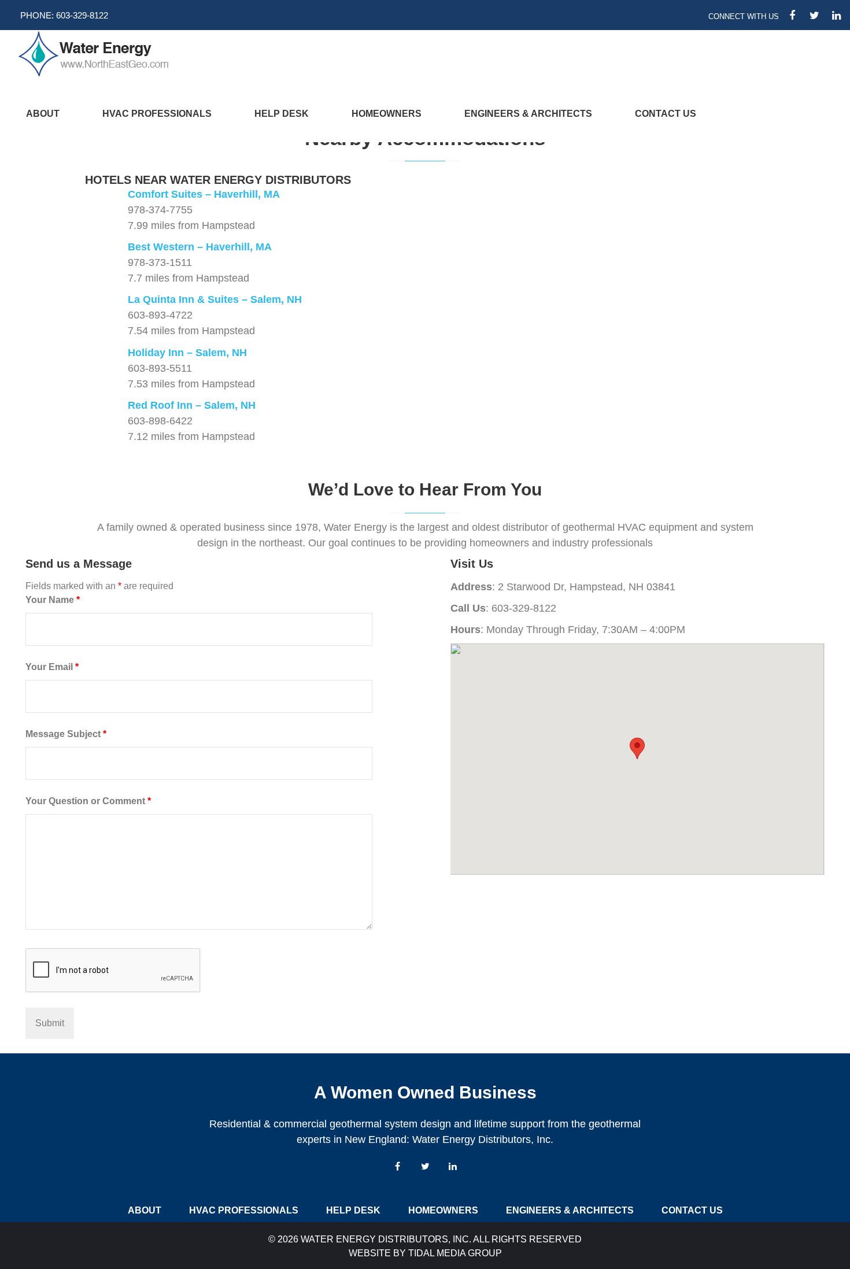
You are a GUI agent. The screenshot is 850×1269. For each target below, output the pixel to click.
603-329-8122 (82, 15)
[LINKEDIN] (836, 15)
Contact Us (665, 114)
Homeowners (387, 114)
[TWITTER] (814, 15)
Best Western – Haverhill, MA (200, 247)
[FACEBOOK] (792, 15)
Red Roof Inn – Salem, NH (192, 405)
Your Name (52, 600)
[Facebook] (397, 1166)
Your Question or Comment (88, 801)
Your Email (52, 667)
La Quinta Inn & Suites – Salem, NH (215, 299)
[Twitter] (425, 1166)
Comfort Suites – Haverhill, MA (204, 194)
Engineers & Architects (528, 114)
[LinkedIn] (452, 1166)
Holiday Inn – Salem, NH (187, 352)
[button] (637, 748)
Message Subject (65, 734)
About (43, 114)
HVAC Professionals (157, 114)
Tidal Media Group (455, 1253)
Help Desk (281, 114)
